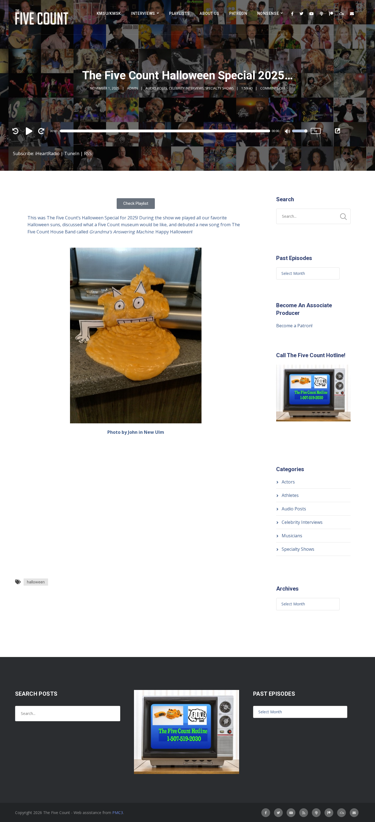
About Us (209, 13)
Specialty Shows (219, 88)
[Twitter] (301, 13)
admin (132, 88)
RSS (88, 153)
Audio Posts (156, 88)
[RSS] (303, 812)
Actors (288, 482)
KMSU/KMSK (109, 13)
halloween (36, 582)
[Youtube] (311, 13)
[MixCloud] (341, 13)
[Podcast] (321, 13)
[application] (167, 130)
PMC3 (117, 812)
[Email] (352, 13)
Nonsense (268, 13)
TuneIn (71, 153)
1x (315, 130)
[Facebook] (292, 13)
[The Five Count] (42, 17)
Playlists (179, 13)
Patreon (238, 13)
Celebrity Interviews (186, 88)
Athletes (290, 495)
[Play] (29, 130)
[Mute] (287, 132)
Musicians (292, 536)
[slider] (299, 134)
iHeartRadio (47, 153)
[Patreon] (331, 13)
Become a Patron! (294, 326)
